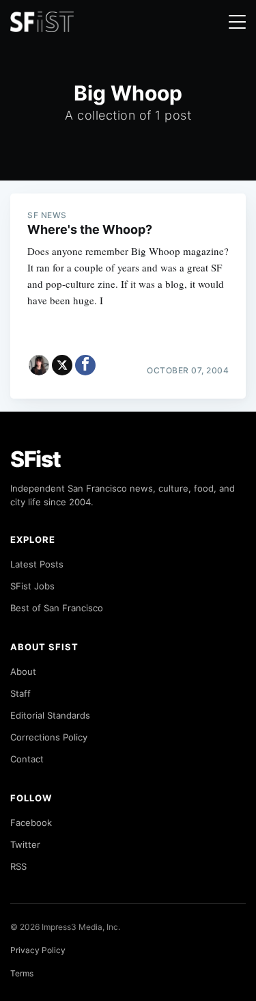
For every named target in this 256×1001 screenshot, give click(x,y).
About (23, 671)
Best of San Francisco (56, 607)
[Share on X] (62, 365)
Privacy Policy (38, 950)
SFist (35, 459)
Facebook (31, 822)
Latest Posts (36, 564)
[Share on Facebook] (85, 365)
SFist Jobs (32, 585)
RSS (18, 866)
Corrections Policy (48, 737)
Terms (21, 973)
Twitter (25, 844)
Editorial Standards (50, 715)
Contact (27, 758)
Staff (20, 693)
